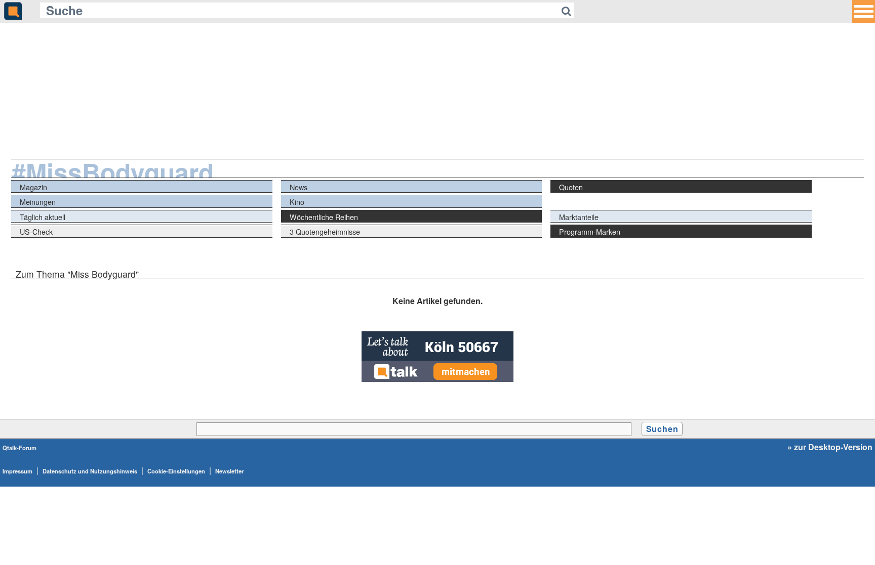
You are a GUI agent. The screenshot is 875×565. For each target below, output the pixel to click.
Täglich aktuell (42, 216)
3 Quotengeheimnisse (325, 231)
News (298, 187)
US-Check (36, 231)
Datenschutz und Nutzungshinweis (90, 471)
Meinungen (38, 201)
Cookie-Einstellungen (176, 471)
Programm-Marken (589, 231)
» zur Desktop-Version (829, 447)
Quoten (571, 187)
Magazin (33, 187)
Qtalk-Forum (19, 448)
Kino (297, 201)
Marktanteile (579, 216)
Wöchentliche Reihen (324, 216)
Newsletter (229, 471)
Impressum (17, 471)
